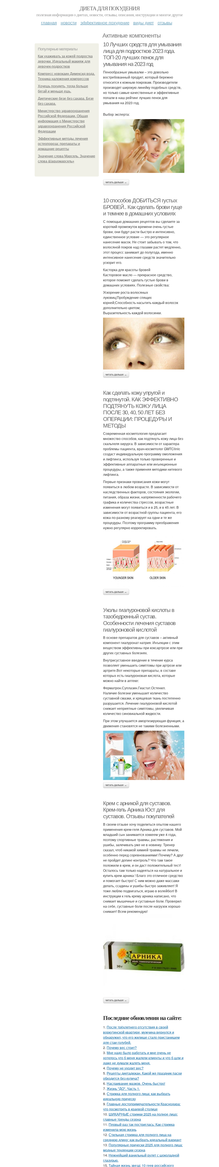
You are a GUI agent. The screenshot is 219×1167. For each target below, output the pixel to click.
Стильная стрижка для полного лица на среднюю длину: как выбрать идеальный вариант (142, 1137)
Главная (49, 22)
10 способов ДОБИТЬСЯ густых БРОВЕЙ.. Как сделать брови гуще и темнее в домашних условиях (142, 207)
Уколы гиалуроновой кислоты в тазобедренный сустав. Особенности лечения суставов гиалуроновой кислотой (139, 620)
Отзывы (165, 22)
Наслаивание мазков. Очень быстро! (136, 1083)
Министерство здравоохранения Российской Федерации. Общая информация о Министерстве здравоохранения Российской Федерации (64, 121)
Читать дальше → (116, 182)
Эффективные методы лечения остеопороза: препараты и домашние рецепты (63, 144)
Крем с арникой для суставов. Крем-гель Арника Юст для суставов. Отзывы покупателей (138, 809)
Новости (69, 22)
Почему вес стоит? (122, 1047)
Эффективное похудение (104, 22)
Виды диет (143, 22)
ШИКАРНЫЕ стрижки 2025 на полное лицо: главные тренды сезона (140, 1117)
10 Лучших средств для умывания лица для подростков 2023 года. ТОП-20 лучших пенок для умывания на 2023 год (142, 54)
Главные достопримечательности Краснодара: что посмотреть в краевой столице (142, 1106)
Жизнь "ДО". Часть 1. (123, 1088)
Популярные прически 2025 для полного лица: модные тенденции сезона (143, 1147)
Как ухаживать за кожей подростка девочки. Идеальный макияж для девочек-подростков (65, 61)
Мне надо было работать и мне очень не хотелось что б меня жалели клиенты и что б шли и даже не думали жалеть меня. (143, 1057)
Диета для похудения (110, 8)
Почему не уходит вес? (125, 1068)
